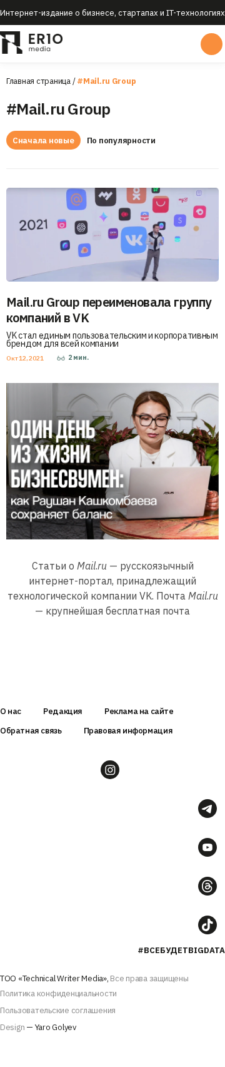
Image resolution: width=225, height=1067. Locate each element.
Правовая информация (128, 730)
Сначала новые (43, 140)
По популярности (121, 140)
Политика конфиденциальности (58, 993)
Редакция (62, 711)
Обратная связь (31, 730)
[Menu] (111, 43)
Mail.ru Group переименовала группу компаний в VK (108, 310)
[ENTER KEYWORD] (211, 44)
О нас (10, 711)
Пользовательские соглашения (58, 1010)
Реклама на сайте (139, 711)
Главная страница (38, 81)
